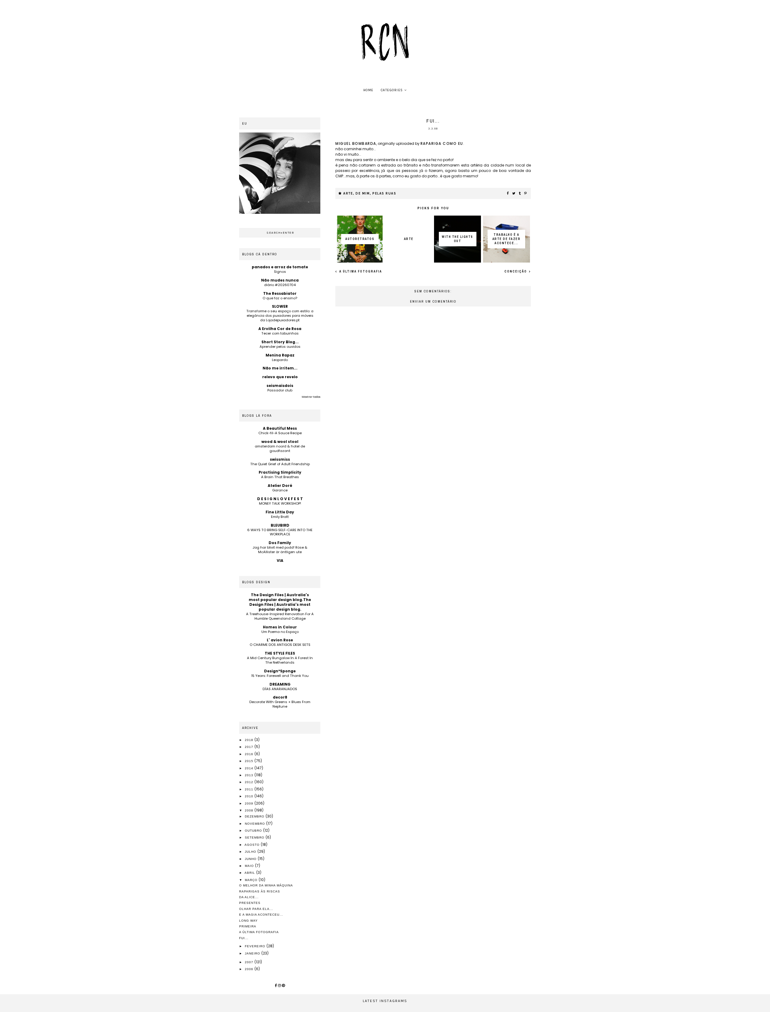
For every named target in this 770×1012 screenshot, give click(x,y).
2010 (249, 796)
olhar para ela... (256, 909)
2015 (249, 761)
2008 (249, 810)
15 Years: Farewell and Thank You (280, 675)
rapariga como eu (441, 143)
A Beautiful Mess (280, 428)
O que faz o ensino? (280, 298)
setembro (255, 837)
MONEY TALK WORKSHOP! (280, 503)
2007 (249, 962)
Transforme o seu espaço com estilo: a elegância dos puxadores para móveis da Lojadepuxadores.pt (279, 315)
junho (251, 859)
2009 (249, 803)
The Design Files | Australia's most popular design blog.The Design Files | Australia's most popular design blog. (280, 602)
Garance (280, 490)
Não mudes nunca (280, 280)
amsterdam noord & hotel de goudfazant (280, 448)
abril (250, 872)
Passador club (279, 390)
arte (348, 193)
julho (251, 851)
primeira (247, 926)
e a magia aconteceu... (261, 914)
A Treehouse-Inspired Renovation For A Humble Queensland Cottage (280, 616)
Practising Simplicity (280, 472)
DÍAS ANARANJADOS (280, 689)
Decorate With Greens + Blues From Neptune (279, 704)
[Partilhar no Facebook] (508, 193)
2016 (249, 754)
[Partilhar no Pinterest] (525, 193)
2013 (249, 775)
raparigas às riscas (259, 891)
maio (250, 865)
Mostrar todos (311, 397)
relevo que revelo (280, 376)
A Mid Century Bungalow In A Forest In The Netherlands (280, 660)
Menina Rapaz (280, 355)
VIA (280, 560)
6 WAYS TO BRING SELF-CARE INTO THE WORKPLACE (280, 532)
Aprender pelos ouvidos (280, 346)
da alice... (249, 897)
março (252, 880)
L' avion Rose (280, 640)
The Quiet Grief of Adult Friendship (280, 464)
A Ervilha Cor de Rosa (279, 328)
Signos (280, 271)
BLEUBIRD (280, 525)
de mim (363, 193)
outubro (254, 830)
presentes (249, 903)
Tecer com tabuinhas (280, 333)
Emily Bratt (280, 516)
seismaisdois (279, 385)
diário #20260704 (280, 284)
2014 (249, 768)
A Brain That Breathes (280, 477)
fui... (243, 938)
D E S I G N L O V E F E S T (280, 498)
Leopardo (280, 359)
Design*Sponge (280, 671)
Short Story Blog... (280, 341)
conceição (516, 271)
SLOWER (280, 306)
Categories (392, 90)
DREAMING (280, 684)
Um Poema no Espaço (280, 631)
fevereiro (255, 946)
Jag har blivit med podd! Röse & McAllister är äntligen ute (280, 549)
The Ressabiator (280, 293)
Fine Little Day (280, 512)
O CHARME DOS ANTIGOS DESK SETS (280, 644)
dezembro (255, 816)
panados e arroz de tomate (280, 266)
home (368, 90)
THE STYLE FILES (280, 653)
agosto (253, 844)
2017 (249, 747)
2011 (249, 789)
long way (248, 920)
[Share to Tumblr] (520, 193)
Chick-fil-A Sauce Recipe (280, 433)
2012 (249, 782)
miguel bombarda (355, 143)
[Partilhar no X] (514, 193)
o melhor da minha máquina (266, 885)
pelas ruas (384, 193)
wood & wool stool (279, 441)
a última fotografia (360, 271)
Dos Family (280, 542)
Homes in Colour (280, 627)
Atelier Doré (280, 485)
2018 (249, 740)
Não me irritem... (280, 368)
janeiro (253, 953)
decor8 (280, 697)
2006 (249, 969)
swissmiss (280, 459)
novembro (255, 823)
